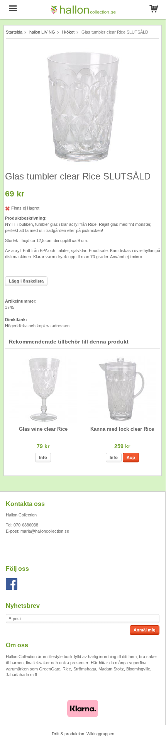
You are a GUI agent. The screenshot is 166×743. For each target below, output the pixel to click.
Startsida (14, 32)
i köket (68, 32)
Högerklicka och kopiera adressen (37, 325)
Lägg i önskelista (26, 281)
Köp (131, 457)
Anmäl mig (145, 630)
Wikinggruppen (100, 733)
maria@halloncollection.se (44, 531)
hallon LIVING (42, 32)
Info (43, 457)
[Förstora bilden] (82, 106)
